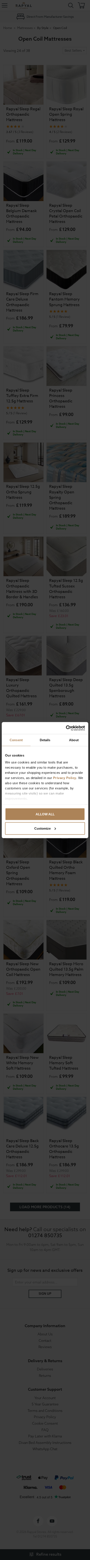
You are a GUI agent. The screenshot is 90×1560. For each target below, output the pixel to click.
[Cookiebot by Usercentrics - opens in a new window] (66, 728)
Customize (42, 828)
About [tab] (74, 740)
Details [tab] (45, 740)
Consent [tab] (16, 740)
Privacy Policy (64, 777)
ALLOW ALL (45, 814)
